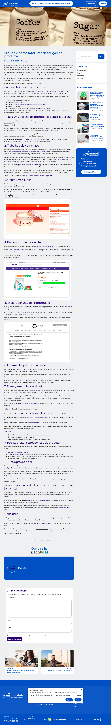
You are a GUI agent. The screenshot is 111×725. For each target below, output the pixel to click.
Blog (68, 3)
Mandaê (23, 567)
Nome (9, 620)
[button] (32, 552)
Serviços (48, 3)
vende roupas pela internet (27, 170)
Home (34, 3)
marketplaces (39, 154)
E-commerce (81, 70)
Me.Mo (10, 195)
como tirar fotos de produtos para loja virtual (36, 439)
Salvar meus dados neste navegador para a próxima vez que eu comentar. (32, 635)
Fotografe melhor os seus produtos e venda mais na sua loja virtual (29, 435)
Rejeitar (69, 700)
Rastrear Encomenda (59, 3)
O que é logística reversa (20, 409)
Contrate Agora (78, 703)
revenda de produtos (20, 375)
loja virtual (31, 154)
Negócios (80, 78)
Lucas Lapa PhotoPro (26, 318)
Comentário (11, 597)
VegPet (19, 255)
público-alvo (8, 123)
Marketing (80, 76)
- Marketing (23, 61)
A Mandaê (41, 3)
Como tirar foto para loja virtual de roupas (21, 437)
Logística (80, 73)
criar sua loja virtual (42, 529)
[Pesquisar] (101, 56)
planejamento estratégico (33, 520)
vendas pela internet (36, 67)
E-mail (9, 627)
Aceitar (78, 700)
